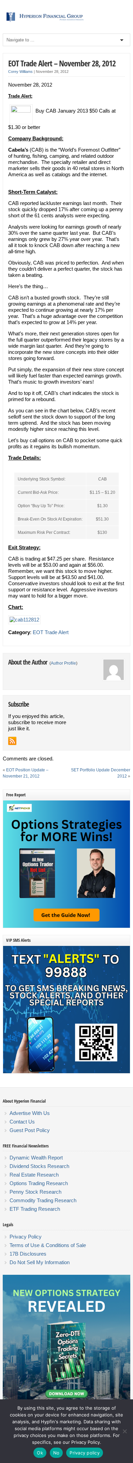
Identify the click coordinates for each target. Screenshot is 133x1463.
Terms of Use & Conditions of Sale (48, 1245)
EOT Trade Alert (51, 632)
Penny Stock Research (35, 1192)
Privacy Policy (26, 1237)
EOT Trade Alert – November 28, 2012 (62, 63)
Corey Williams (20, 71)
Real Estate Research (34, 1175)
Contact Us (22, 1122)
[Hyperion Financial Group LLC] (66, 22)
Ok (40, 1452)
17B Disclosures (28, 1254)
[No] (124, 1431)
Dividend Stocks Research (39, 1166)
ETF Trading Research (35, 1209)
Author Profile (63, 663)
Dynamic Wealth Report (36, 1157)
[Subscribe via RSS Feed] (12, 741)
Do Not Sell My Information (40, 1262)
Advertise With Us (30, 1113)
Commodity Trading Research (43, 1200)
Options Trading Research (39, 1183)
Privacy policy (85, 1452)
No (56, 1452)
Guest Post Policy (30, 1130)
